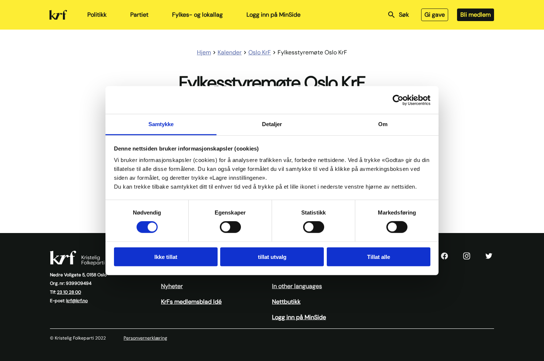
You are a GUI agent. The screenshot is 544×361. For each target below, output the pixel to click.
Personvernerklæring (145, 338)
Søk (404, 14)
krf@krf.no (77, 301)
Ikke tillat (165, 257)
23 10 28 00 (69, 292)
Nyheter (172, 286)
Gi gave (434, 14)
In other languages (297, 286)
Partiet (139, 14)
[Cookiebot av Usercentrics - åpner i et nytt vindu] (398, 99)
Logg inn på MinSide (273, 14)
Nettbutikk (286, 302)
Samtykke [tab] (161, 124)
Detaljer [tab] (272, 124)
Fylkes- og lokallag (197, 14)
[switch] (230, 227)
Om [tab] (382, 124)
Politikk (97, 14)
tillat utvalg (272, 257)
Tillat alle (378, 257)
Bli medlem (475, 14)
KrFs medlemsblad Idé (191, 302)
